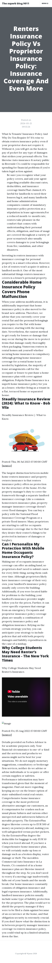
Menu (44, 3)
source (7, 465)
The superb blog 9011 (15, 3)
